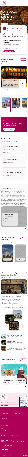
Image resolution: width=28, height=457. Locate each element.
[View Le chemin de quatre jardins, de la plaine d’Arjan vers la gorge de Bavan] (14, 216)
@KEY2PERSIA (4, 405)
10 (11, 114)
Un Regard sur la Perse (10, 69)
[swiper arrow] (23, 229)
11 (12, 114)
